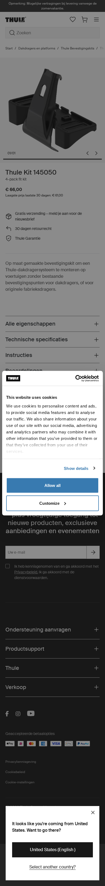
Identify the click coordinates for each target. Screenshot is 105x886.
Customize (49, 503)
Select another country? (52, 867)
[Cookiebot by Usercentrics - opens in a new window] (75, 378)
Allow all (52, 485)
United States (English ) (52, 849)
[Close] (93, 812)
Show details (76, 468)
